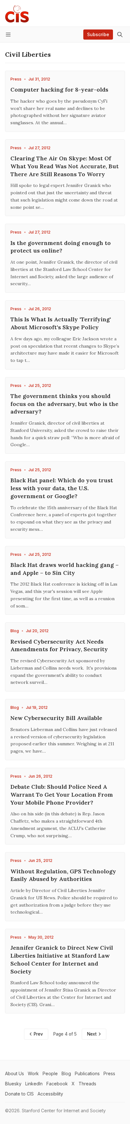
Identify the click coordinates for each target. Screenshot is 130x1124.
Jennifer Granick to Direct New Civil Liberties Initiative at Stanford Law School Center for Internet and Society (61, 959)
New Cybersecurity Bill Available (56, 718)
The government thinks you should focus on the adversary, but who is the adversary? (64, 403)
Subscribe (98, 34)
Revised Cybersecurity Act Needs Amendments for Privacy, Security (59, 645)
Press (15, 79)
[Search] (120, 34)
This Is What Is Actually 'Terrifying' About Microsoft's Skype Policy (60, 323)
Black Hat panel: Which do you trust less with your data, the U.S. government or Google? (61, 488)
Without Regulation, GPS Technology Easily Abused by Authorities (63, 875)
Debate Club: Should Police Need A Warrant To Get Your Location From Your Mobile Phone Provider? (61, 794)
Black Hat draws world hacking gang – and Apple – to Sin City (64, 568)
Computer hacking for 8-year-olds (59, 89)
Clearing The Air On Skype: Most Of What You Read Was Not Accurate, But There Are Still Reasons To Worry (64, 166)
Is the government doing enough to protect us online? (60, 246)
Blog (14, 630)
